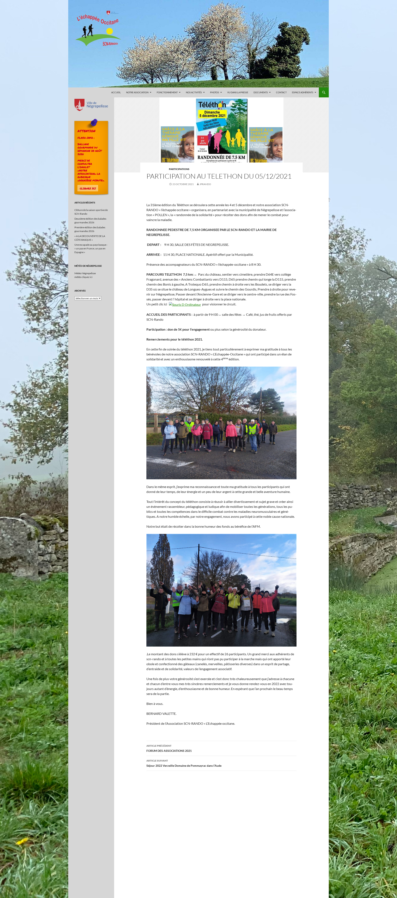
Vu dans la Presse (237, 92)
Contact (281, 92)
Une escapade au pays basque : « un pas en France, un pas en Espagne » (90, 248)
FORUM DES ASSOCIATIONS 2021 (169, 748)
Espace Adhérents (302, 92)
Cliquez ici (88, 188)
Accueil (116, 92)
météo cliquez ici (83, 277)
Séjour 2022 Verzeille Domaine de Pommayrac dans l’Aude (183, 763)
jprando (205, 184)
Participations (179, 169)
